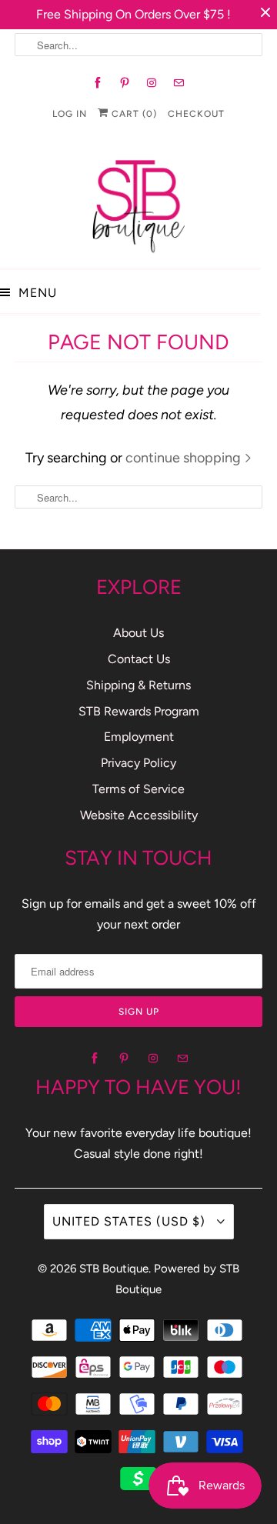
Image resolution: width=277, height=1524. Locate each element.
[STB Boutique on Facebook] (98, 83)
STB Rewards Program (138, 711)
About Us (138, 632)
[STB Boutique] (138, 201)
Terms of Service (138, 789)
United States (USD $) (130, 1221)
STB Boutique (114, 1269)
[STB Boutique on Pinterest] (125, 83)
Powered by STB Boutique (177, 1279)
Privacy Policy (138, 762)
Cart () (132, 113)
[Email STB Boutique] (179, 83)
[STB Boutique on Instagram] (152, 83)
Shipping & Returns (138, 685)
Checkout (196, 113)
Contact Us (139, 659)
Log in (69, 113)
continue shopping (184, 457)
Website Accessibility (139, 815)
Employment (139, 736)
